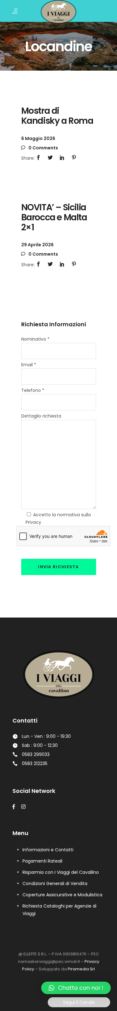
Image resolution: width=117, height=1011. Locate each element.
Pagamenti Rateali (42, 861)
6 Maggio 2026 (38, 138)
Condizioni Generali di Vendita (54, 883)
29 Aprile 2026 (37, 245)
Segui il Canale (79, 1002)
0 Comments (42, 148)
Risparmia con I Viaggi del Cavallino (60, 872)
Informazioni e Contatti (47, 850)
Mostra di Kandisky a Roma (57, 116)
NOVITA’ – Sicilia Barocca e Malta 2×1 (54, 217)
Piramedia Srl (81, 969)
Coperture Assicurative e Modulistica (62, 895)
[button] (76, 988)
